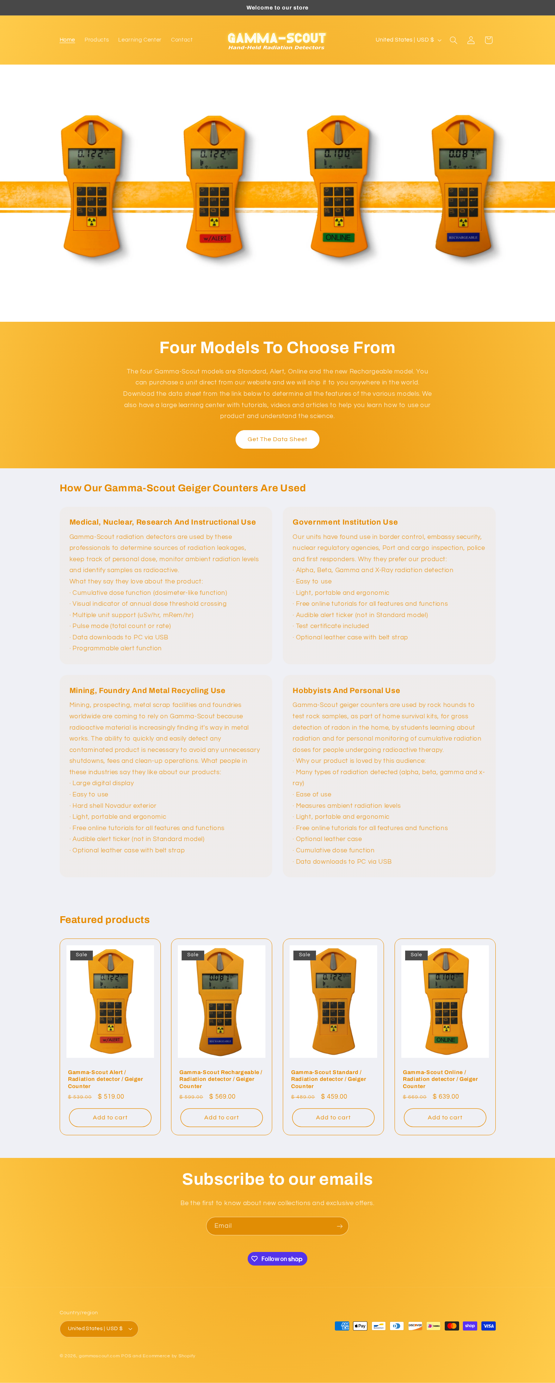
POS (126, 1356)
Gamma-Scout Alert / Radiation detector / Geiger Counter (105, 1079)
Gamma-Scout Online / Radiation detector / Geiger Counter (440, 1079)
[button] (453, 40)
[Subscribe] (339, 1226)
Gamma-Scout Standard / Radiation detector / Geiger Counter (328, 1079)
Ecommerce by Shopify (169, 1356)
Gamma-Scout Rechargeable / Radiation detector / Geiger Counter (220, 1079)
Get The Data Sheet (278, 439)
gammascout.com (99, 1356)
